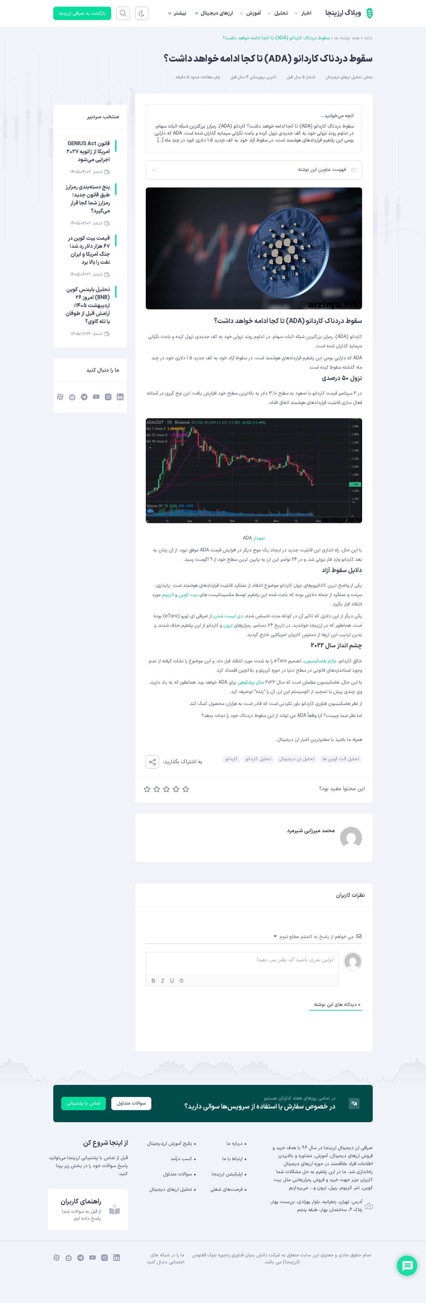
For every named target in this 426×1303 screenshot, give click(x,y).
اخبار (306, 13)
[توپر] (153, 981)
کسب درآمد (181, 1158)
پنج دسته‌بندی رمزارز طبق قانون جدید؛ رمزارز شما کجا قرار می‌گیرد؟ (88, 199)
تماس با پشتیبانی (84, 1103)
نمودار (259, 538)
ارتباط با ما (232, 1158)
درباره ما (235, 1143)
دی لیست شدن (228, 616)
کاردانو (231, 759)
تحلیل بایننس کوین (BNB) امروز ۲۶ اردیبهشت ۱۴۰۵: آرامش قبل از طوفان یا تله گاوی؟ (88, 306)
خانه (368, 38)
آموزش (253, 13)
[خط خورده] (181, 981)
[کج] (162, 981)
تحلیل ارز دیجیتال (297, 759)
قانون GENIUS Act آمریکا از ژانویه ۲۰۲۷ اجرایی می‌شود (88, 152)
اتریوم (168, 594)
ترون (228, 625)
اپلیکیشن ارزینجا (227, 1174)
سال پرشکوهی (251, 682)
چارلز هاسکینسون (320, 661)
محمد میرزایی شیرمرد (311, 831)
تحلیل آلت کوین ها (340, 759)
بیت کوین (188, 594)
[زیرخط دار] (172, 981)
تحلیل (281, 13)
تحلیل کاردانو (258, 759)
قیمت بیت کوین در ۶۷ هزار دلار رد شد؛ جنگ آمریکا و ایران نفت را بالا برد (89, 250)
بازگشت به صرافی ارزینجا (82, 13)
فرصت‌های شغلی (226, 1189)
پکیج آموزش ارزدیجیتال (169, 1143)
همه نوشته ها (346, 38)
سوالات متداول (131, 1103)
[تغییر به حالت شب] (141, 13)
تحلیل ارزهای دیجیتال (343, 77)
